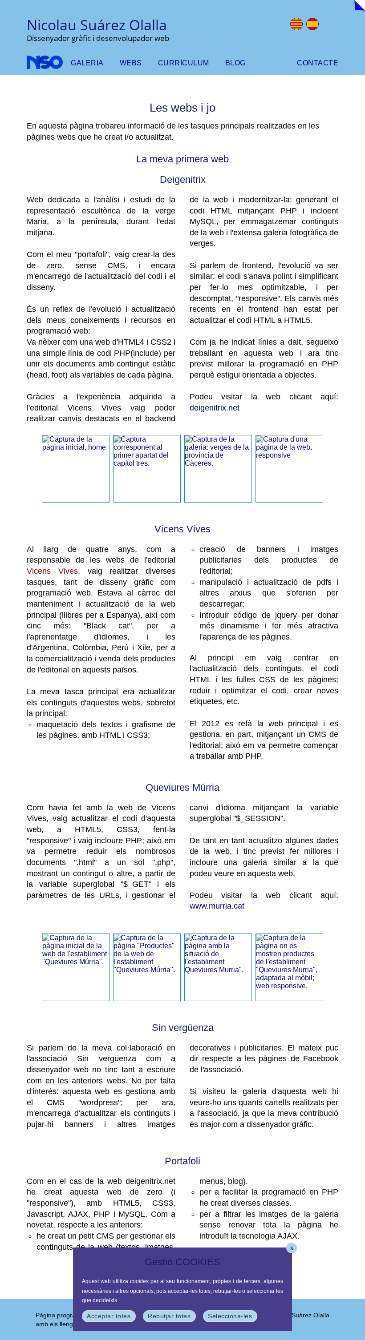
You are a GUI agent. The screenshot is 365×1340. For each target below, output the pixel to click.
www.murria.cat (217, 905)
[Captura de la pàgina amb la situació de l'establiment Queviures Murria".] (218, 967)
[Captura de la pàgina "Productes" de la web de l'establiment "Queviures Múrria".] (147, 967)
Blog (235, 63)
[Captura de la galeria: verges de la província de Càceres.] (218, 468)
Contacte (317, 63)
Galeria (87, 63)
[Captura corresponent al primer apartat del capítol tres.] (147, 468)
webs (131, 63)
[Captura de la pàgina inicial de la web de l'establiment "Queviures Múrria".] (76, 967)
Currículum (183, 63)
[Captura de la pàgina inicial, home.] (76, 468)
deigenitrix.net (214, 407)
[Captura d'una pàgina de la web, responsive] (289, 468)
